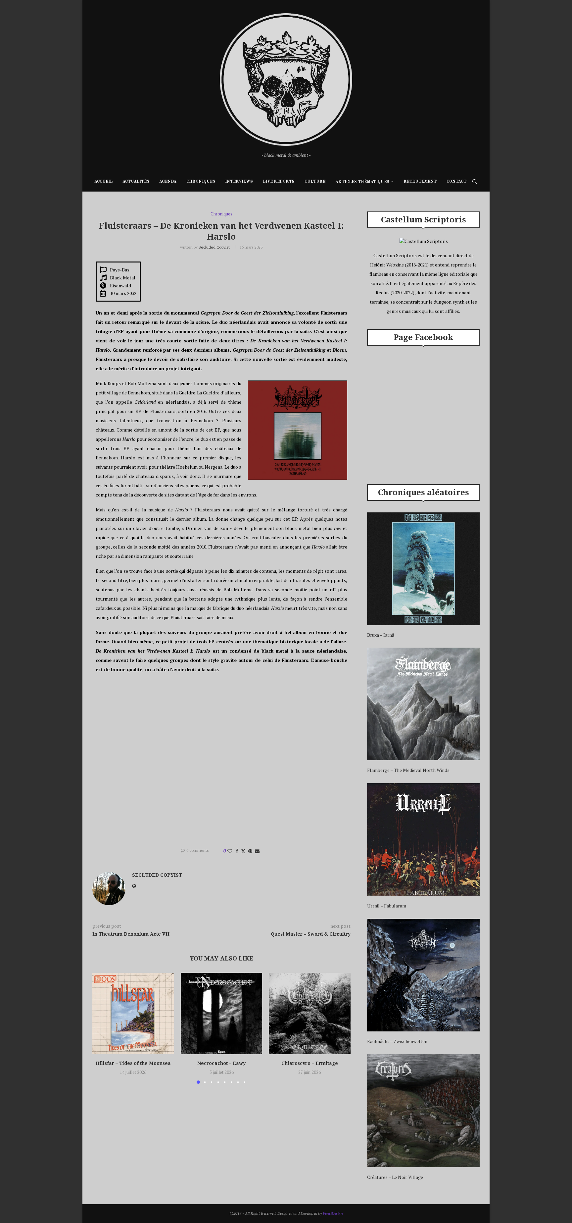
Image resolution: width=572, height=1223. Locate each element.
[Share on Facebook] (237, 851)
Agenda (167, 182)
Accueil (103, 182)
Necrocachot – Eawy (221, 1063)
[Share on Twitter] (243, 851)
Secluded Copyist (214, 247)
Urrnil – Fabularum (386, 906)
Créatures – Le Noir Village (395, 1177)
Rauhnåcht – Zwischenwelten (397, 1041)
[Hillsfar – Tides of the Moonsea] (133, 1014)
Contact (456, 182)
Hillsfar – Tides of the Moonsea (133, 1063)
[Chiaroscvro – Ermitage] (310, 1014)
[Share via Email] (257, 851)
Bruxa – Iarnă (380, 635)
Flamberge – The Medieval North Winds (408, 770)
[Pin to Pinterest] (250, 851)
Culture (315, 182)
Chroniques (200, 182)
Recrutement (420, 182)
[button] (101, 1027)
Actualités (135, 182)
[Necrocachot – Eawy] (221, 1014)
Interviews (239, 182)
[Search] (474, 181)
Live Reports (279, 182)
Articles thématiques (362, 182)
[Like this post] (229, 851)
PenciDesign (333, 1213)
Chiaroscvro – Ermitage (309, 1063)
